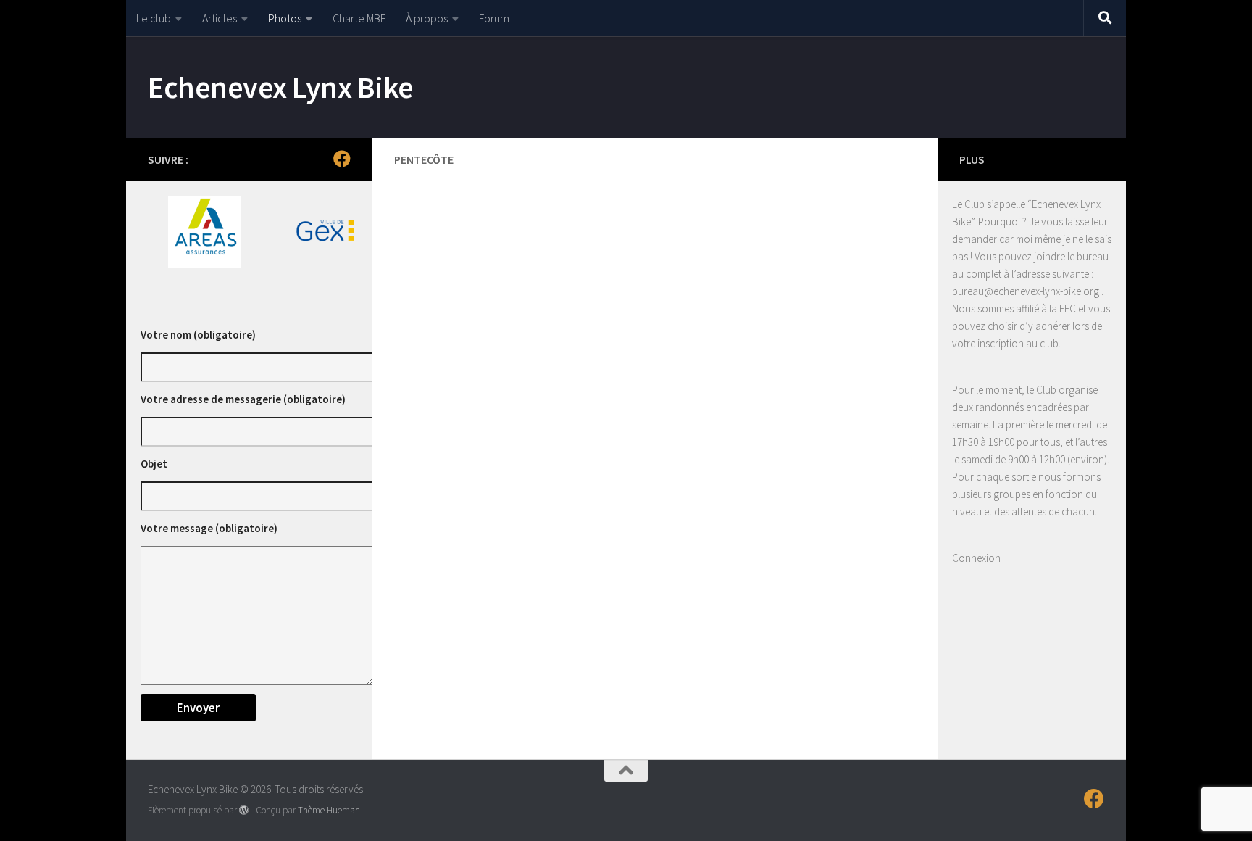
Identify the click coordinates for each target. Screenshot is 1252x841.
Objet (154, 464)
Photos (284, 18)
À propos (427, 18)
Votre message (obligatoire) (209, 528)
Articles (219, 18)
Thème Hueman (329, 810)
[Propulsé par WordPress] (244, 810)
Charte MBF (359, 18)
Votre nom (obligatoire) (198, 334)
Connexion (976, 558)
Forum (494, 18)
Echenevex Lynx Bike (281, 87)
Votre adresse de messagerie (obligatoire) (243, 399)
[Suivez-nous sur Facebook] (342, 158)
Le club (153, 18)
